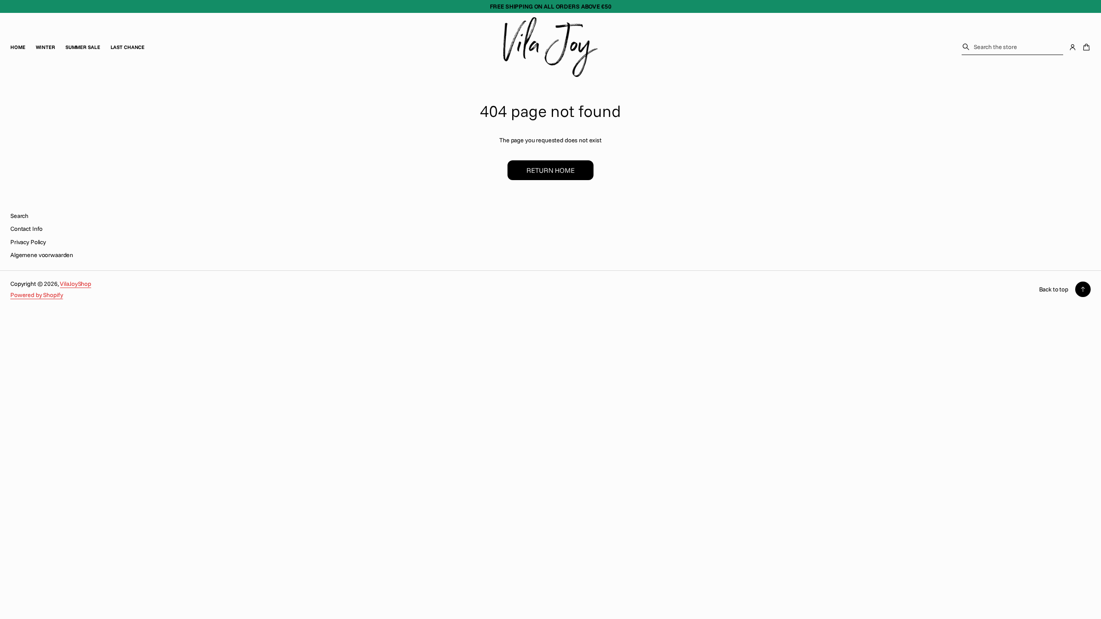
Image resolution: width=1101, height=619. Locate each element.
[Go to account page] (1072, 47)
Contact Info (26, 229)
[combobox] (1012, 47)
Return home (550, 170)
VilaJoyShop (75, 284)
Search (19, 216)
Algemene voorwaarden (41, 255)
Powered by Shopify (36, 295)
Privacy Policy (28, 242)
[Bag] (1085, 47)
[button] (1012, 47)
